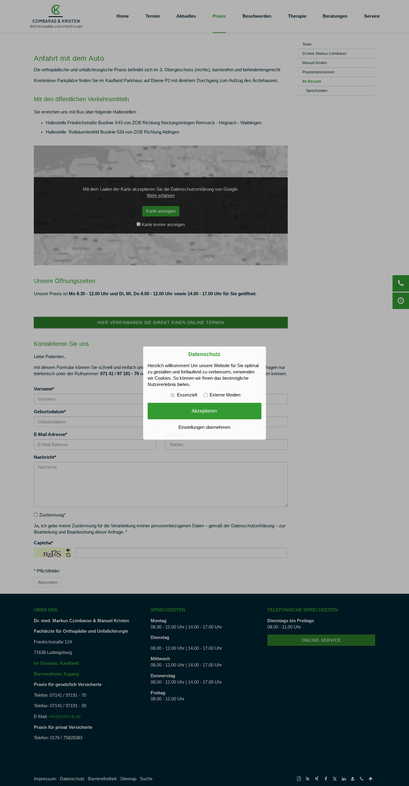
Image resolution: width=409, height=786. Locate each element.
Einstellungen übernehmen (204, 427)
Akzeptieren (204, 411)
